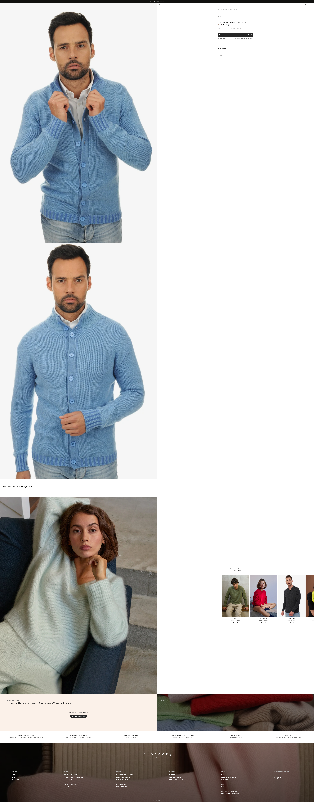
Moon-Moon (32, 800)
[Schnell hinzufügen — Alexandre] (302, 614)
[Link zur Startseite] (157, 5)
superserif (18, 800)
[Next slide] (309, 599)
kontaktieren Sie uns (295, 737)
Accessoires (25, 4)
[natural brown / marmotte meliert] (218, 24)
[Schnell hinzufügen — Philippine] (274, 614)
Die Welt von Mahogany (294, 4)
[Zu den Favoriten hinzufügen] (252, 9)
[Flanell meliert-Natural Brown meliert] (229, 24)
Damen (6, 4)
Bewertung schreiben (78, 716)
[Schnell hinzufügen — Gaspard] (246, 614)
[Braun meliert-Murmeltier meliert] (221, 24)
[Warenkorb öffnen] (310, 5)
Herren (14, 4)
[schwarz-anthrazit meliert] (223, 24)
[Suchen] (302, 5)
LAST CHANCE (38, 4)
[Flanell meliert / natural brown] (226, 24)
